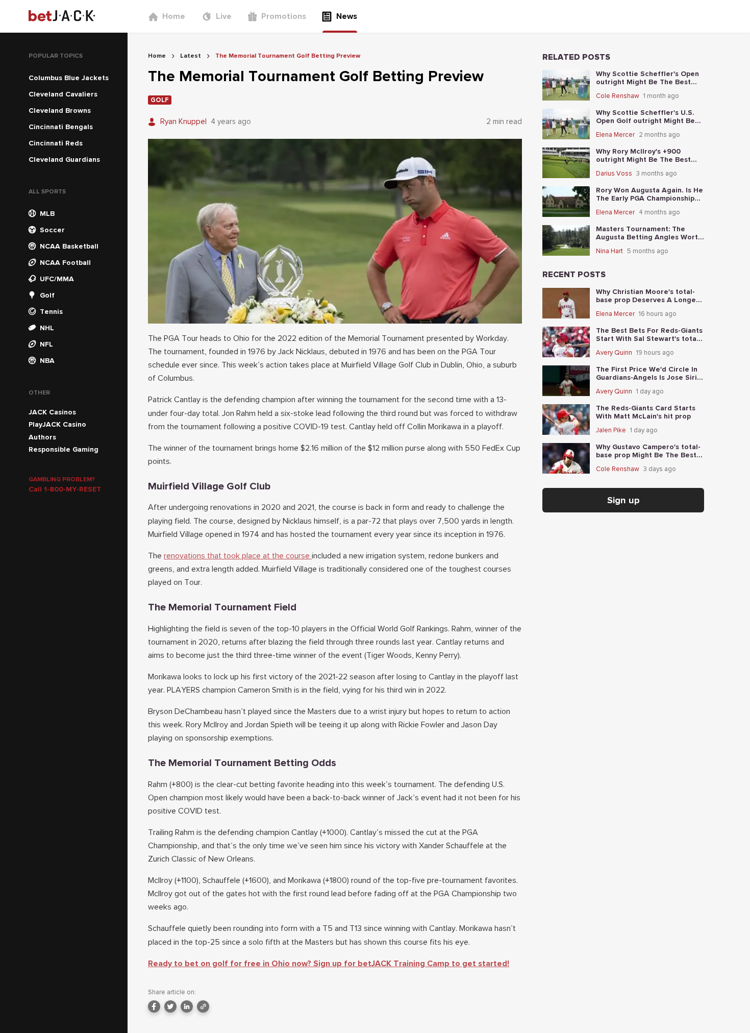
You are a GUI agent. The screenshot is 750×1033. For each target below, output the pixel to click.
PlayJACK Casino (57, 424)
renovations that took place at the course (238, 556)
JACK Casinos (52, 412)
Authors (42, 437)
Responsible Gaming (63, 449)
